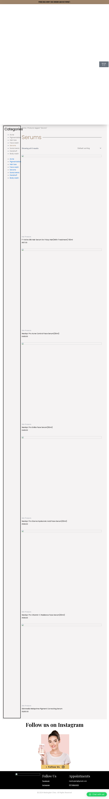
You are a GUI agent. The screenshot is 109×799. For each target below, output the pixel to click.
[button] (97, 794)
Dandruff (13, 151)
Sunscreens (14, 148)
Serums (13, 145)
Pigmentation (15, 137)
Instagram (46, 785)
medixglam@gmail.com (78, 781)
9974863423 (74, 785)
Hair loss (13, 140)
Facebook (45, 781)
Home (24, 128)
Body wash (14, 153)
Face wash (14, 143)
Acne (12, 134)
